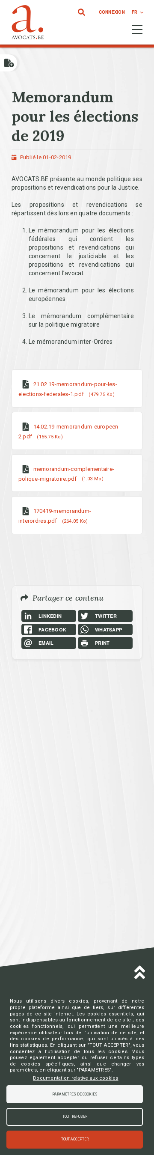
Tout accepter (75, 1139)
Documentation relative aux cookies (75, 1078)
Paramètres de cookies (75, 1094)
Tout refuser (74, 1116)
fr (134, 12)
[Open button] (8, 62)
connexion (112, 12)
